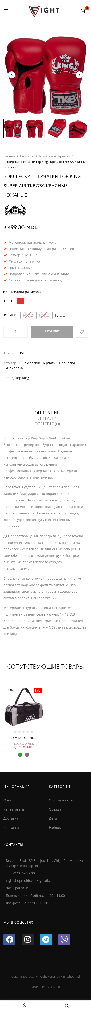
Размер (10, 315)
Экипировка (13, 368)
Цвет (8, 301)
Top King (22, 378)
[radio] (20, 301)
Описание (47, 413)
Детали (47, 418)
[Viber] (64, 939)
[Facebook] (9, 939)
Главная (9, 156)
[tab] (47, 413)
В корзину (52, 331)
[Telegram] (46, 939)
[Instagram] (28, 939)
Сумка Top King (24, 738)
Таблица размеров (25, 292)
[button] (82, 11)
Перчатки (27, 156)
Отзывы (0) (47, 424)
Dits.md (55, 987)
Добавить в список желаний (82, 332)
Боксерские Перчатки (54, 156)
